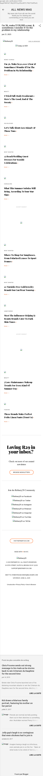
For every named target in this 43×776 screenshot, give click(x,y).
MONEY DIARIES (9, 59)
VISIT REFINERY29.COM (21, 541)
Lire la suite (35, 693)
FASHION (7, 409)
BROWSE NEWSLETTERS (21, 472)
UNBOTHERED (8, 311)
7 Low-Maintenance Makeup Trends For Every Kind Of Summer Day (18, 385)
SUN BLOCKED (8, 123)
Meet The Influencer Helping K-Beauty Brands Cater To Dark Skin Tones (20, 318)
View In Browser (31, 584)
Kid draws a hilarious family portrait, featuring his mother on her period (17, 703)
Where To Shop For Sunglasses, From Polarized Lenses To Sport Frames (20, 258)
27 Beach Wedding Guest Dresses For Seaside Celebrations (16, 159)
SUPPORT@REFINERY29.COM (21, 568)
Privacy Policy (20, 584)
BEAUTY (6, 91)
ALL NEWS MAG (21, 9)
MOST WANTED (9, 152)
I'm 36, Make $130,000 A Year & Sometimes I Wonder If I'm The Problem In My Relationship (20, 67)
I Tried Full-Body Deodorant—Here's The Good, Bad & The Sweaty (19, 99)
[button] (39, 26)
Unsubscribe (11, 584)
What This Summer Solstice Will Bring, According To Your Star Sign (20, 191)
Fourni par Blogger (21, 774)
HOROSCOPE (8, 184)
